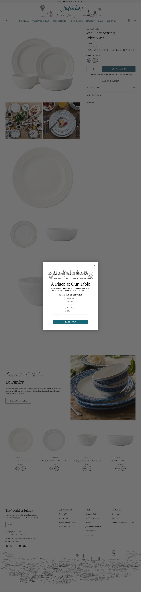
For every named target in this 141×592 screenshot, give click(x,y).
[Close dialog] (95, 265)
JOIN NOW (70, 322)
